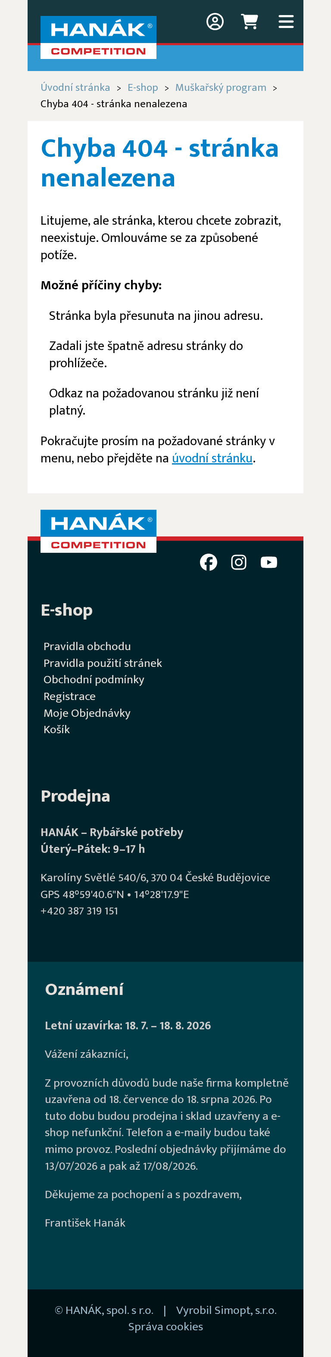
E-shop (143, 87)
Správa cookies (165, 1327)
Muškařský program (220, 87)
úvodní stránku (212, 458)
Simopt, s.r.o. (246, 1310)
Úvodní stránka (75, 87)
